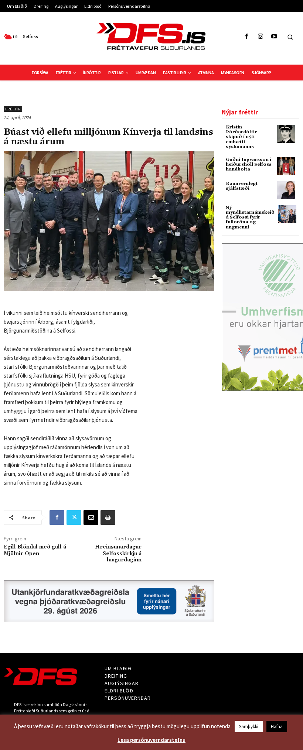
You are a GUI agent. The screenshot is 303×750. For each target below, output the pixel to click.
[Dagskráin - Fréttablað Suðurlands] (151, 36)
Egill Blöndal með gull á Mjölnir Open (35, 550)
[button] (290, 37)
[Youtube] (274, 37)
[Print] (108, 517)
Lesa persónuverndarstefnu (151, 739)
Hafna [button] (277, 726)
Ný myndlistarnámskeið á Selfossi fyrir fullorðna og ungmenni (250, 217)
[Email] (91, 517)
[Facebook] (247, 37)
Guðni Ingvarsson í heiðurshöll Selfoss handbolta (249, 164)
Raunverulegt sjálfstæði (242, 186)
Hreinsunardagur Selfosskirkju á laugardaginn (118, 554)
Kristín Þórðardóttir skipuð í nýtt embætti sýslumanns (241, 136)
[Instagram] (260, 37)
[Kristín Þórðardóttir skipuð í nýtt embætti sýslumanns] (286, 134)
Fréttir (13, 109)
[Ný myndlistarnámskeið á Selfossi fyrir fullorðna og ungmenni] (287, 214)
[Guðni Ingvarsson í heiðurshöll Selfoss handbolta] (286, 166)
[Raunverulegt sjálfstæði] (286, 190)
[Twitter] (74, 517)
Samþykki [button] (248, 726)
